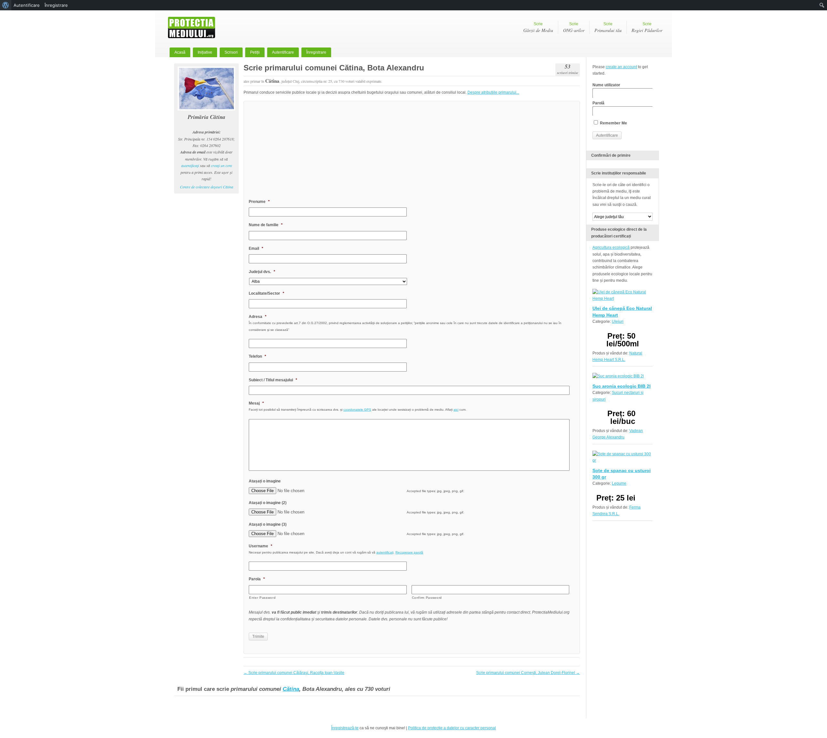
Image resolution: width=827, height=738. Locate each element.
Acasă (179, 52)
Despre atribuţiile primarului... (493, 92)
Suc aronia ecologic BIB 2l (621, 386)
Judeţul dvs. (262, 271)
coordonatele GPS (357, 409)
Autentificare (283, 52)
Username (260, 546)
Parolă (598, 103)
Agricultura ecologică (611, 247)
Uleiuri (617, 321)
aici (456, 409)
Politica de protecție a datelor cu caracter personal (452, 728)
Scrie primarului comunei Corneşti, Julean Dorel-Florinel (528, 672)
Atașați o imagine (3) (268, 524)
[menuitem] (5, 5)
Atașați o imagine (265, 481)
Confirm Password (427, 597)
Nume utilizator (606, 85)
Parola (257, 579)
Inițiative (205, 52)
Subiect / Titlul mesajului (273, 380)
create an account (621, 67)
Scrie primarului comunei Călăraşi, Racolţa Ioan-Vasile (294, 672)
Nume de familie (266, 225)
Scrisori (231, 52)
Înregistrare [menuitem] (56, 5)
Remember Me (613, 123)
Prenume (259, 201)
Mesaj (256, 403)
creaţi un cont (221, 165)
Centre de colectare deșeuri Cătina (206, 186)
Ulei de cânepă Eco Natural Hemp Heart (622, 311)
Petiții (255, 52)
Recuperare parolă (409, 552)
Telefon (257, 356)
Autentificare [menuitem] (27, 5)
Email (256, 248)
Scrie (538, 27)
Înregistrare (316, 52)
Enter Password (262, 597)
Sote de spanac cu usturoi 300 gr (621, 474)
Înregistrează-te (345, 728)
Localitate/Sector (266, 293)
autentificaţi (190, 165)
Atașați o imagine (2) (268, 503)
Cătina (291, 689)
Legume (619, 483)
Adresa (258, 316)
